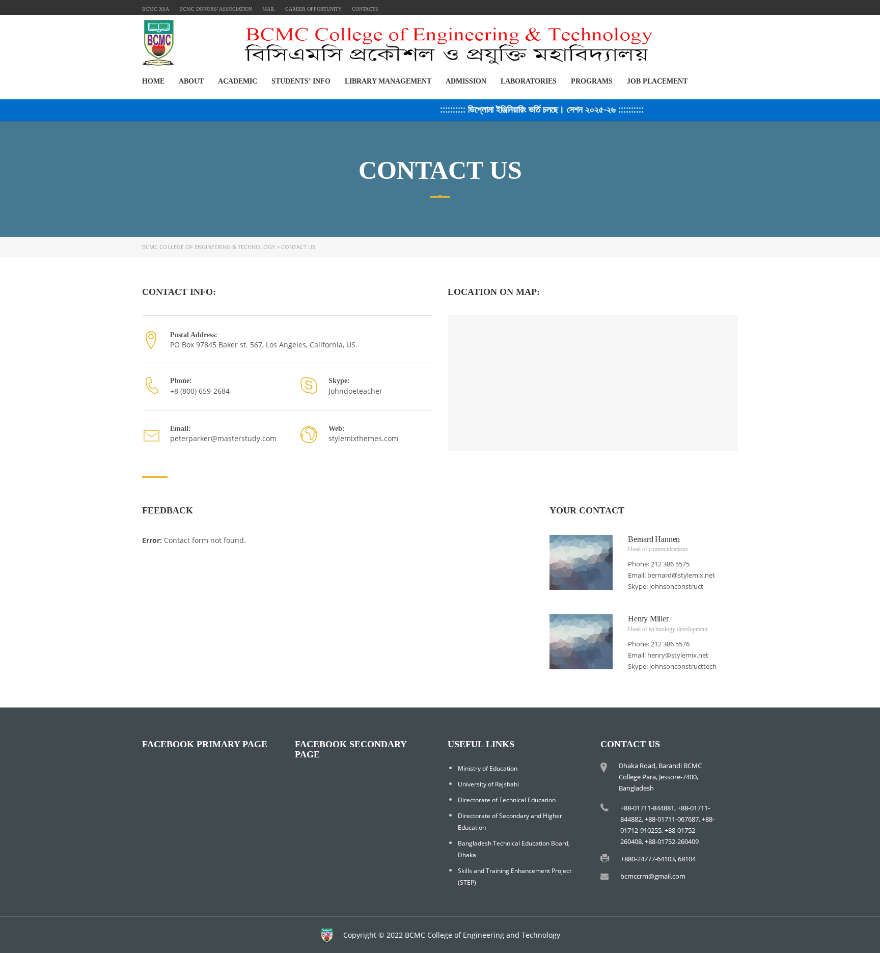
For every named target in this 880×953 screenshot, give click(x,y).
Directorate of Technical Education (507, 800)
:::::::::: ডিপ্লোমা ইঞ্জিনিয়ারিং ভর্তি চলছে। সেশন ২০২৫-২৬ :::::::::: (529, 109)
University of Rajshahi (488, 784)
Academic (237, 81)
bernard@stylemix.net (681, 575)
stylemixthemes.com (363, 438)
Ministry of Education (487, 768)
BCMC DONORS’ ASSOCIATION (215, 9)
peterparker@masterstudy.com (223, 438)
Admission (466, 81)
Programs (592, 81)
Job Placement (657, 81)
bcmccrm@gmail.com (652, 876)
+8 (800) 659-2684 (200, 391)
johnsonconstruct (676, 586)
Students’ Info (301, 81)
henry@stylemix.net (677, 655)
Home (153, 81)
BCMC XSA (155, 9)
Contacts (365, 9)
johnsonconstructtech (683, 666)
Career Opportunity (313, 9)
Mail (268, 9)
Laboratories (529, 81)
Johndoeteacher (355, 391)
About (191, 81)
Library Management (388, 81)
